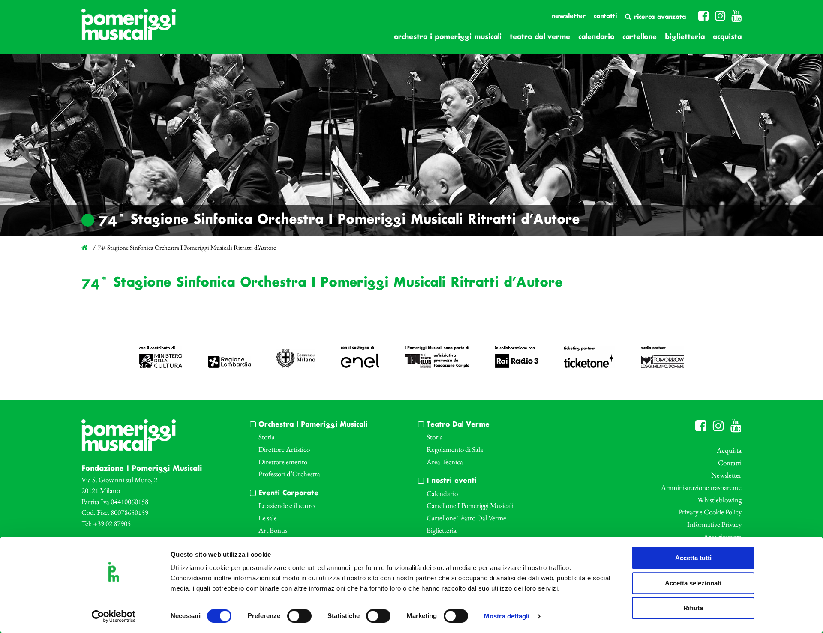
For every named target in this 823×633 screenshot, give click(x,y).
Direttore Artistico (284, 449)
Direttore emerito (282, 461)
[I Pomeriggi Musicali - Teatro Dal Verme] (128, 29)
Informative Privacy (714, 524)
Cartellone (639, 37)
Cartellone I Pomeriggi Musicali (470, 505)
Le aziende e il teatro (286, 505)
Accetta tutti (693, 557)
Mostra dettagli (507, 616)
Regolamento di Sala (455, 449)
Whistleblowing (719, 500)
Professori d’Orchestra (289, 473)
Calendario (596, 37)
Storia (266, 437)
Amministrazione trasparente (701, 487)
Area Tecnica (445, 461)
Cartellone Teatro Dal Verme (466, 518)
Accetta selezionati (693, 583)
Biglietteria (685, 37)
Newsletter (569, 16)
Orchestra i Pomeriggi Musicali (448, 37)
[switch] (299, 616)
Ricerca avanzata (658, 17)
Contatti (605, 16)
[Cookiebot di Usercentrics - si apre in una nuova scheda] (113, 616)
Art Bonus (272, 530)
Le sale (267, 518)
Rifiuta (693, 608)
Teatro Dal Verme (540, 37)
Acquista (727, 37)
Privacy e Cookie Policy (710, 512)
